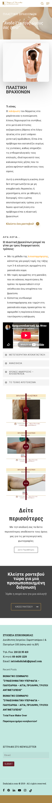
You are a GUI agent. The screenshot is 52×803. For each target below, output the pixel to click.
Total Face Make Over (15, 715)
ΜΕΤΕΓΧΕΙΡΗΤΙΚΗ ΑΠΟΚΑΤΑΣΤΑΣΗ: (27, 355)
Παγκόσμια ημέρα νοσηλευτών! (20, 721)
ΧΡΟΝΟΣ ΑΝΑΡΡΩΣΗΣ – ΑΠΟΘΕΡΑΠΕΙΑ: (21, 373)
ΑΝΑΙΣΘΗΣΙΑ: (16, 363)
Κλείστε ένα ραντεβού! (20, 223)
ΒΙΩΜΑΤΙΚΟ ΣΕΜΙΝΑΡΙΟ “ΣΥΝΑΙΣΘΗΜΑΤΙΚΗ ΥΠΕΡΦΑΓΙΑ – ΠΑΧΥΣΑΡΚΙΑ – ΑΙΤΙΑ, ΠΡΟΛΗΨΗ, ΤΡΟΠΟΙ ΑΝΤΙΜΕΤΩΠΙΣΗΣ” (25, 683)
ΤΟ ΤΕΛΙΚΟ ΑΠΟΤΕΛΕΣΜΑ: (22, 382)
